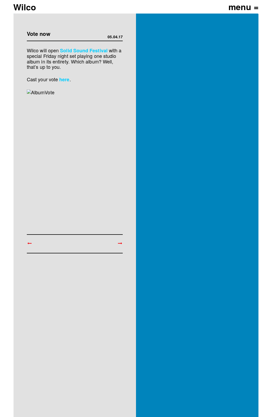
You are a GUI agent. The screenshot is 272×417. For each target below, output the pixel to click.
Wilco (24, 7)
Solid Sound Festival (84, 50)
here (64, 79)
